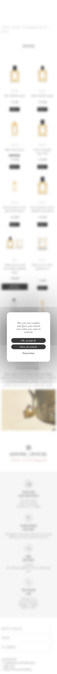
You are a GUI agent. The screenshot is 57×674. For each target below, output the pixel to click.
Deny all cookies (28, 346)
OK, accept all (28, 340)
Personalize (28, 353)
